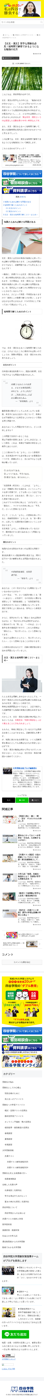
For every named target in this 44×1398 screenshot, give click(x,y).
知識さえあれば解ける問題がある (17, 202)
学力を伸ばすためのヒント (16, 1196)
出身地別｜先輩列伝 (13, 1190)
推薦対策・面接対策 (10, 1230)
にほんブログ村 (8, 1369)
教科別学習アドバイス (11, 58)
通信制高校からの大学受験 (13, 1242)
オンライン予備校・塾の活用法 (18, 1122)
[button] (42, 22)
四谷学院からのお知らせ (15, 1213)
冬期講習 (8, 1145)
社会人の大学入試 (9, 1236)
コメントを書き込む (22, 962)
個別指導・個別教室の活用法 (17, 1128)
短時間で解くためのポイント (15, 205)
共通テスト (9, 1156)
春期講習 (8, 1133)
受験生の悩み (8, 1082)
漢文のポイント (13, 211)
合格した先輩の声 (9, 1185)
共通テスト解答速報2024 (17, 1168)
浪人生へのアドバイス (14, 1099)
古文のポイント (13, 208)
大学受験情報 (8, 1150)
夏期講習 (8, 1139)
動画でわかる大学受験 (11, 1247)
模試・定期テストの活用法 (16, 1111)
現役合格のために (12, 1093)
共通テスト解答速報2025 (17, 1162)
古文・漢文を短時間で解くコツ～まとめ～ (20, 215)
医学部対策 (7, 1224)
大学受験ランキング (9, 1359)
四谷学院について (9, 1207)
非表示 (22, 197)
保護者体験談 (10, 1179)
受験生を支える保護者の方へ (14, 1173)
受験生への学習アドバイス (13, 1105)
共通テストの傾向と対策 (12, 1219)
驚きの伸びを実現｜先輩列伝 (17, 1202)
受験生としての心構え (11, 1088)
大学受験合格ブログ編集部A (25, 768)
